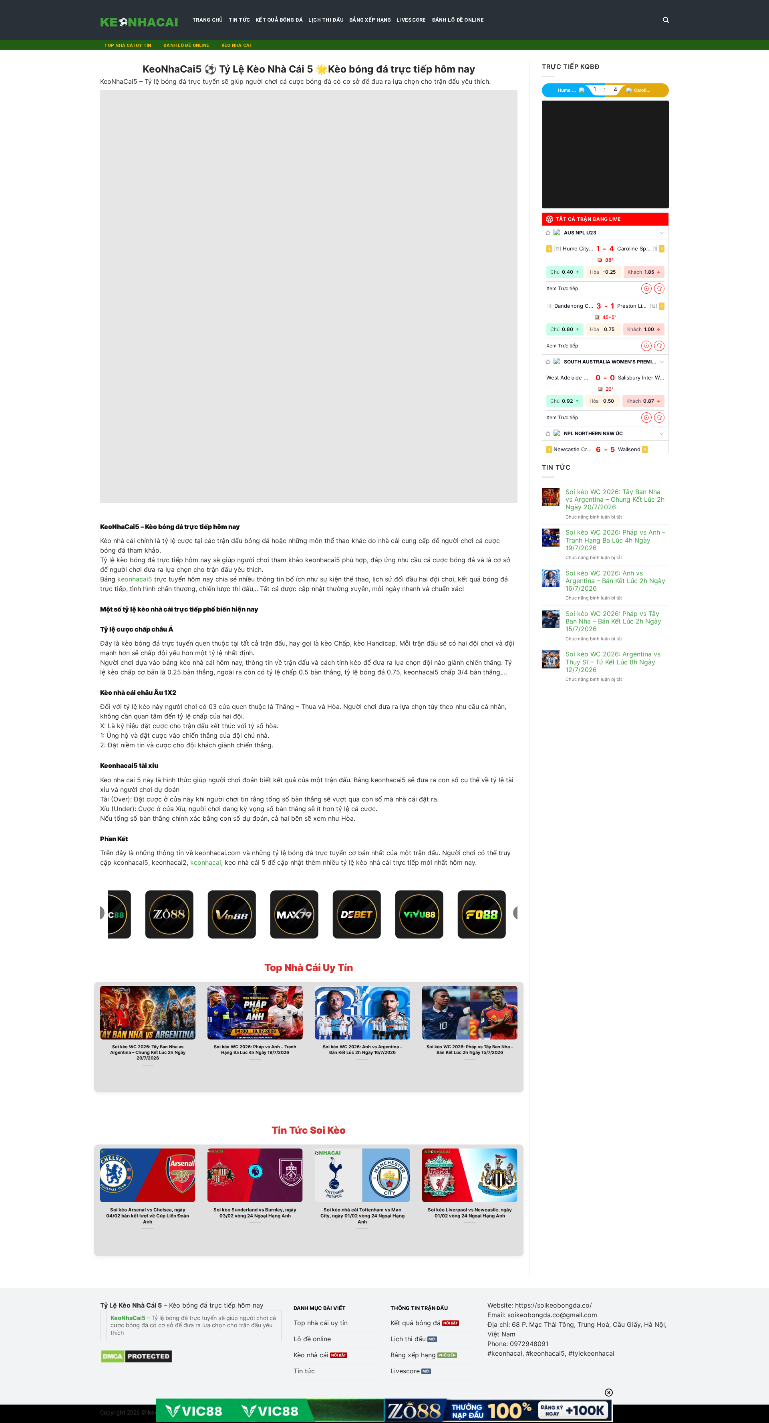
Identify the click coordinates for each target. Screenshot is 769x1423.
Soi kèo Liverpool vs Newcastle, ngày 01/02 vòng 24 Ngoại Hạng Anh (470, 1213)
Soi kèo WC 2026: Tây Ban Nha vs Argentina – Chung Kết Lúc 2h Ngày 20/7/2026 (147, 1052)
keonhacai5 (134, 579)
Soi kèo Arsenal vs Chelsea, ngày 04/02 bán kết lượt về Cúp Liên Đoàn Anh (147, 1216)
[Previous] (99, 1036)
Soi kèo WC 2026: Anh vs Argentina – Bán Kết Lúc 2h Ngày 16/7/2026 (362, 1049)
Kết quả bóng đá (279, 20)
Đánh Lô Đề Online (458, 20)
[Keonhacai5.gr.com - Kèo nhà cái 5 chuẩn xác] (140, 20)
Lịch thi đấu (326, 20)
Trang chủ (207, 20)
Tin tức (239, 20)
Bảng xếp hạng (370, 20)
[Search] (666, 20)
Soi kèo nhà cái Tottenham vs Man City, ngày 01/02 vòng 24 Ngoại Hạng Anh (362, 1216)
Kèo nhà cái (236, 45)
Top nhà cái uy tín (127, 45)
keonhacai (205, 862)
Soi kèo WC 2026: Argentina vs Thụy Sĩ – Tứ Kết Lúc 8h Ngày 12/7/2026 (613, 661)
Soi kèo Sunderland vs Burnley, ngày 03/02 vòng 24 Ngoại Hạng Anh (254, 1213)
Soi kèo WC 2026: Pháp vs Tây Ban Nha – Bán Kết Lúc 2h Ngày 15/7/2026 (470, 1049)
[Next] (519, 1036)
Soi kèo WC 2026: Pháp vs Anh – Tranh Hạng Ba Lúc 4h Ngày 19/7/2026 (255, 1049)
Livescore (411, 20)
